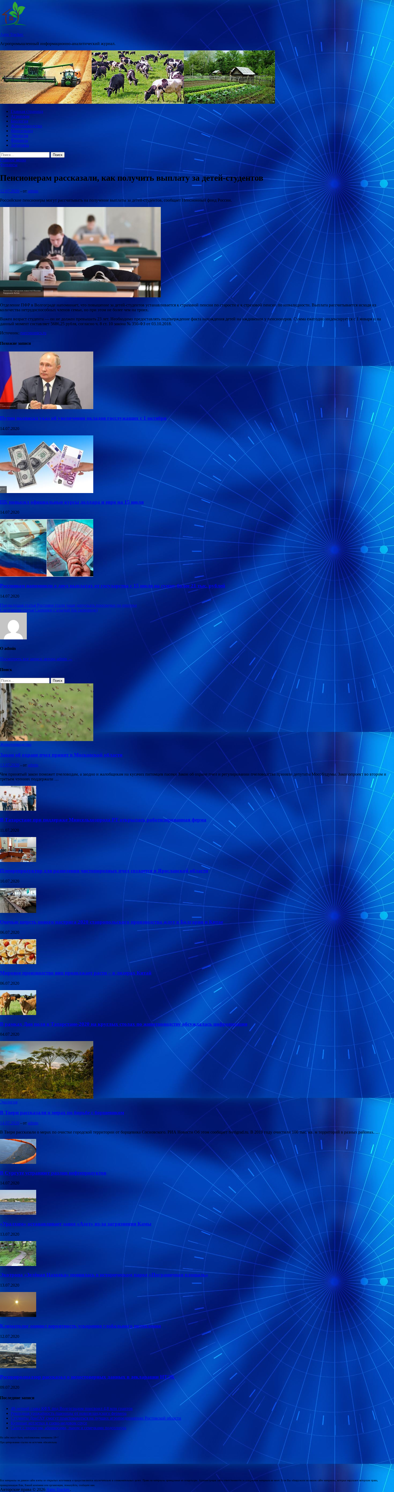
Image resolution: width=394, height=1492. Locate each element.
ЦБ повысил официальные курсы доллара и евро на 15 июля (72, 502)
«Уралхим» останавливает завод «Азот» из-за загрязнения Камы (75, 1224)
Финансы (19, 140)
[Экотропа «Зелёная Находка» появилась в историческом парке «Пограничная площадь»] (18, 1264)
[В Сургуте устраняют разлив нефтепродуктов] (18, 1162)
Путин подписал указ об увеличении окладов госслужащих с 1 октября (83, 418)
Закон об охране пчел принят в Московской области (61, 755)
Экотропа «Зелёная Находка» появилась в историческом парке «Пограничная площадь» (104, 1275)
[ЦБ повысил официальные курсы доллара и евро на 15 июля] (46, 491)
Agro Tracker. (12, 34)
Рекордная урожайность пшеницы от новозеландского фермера (69, 1413)
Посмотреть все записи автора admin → (36, 659)
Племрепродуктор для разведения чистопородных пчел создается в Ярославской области (104, 870)
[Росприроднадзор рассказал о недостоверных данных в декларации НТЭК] (18, 1366)
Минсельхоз (22, 130)
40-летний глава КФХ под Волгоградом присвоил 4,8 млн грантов (72, 1408)
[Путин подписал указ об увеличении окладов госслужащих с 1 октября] (46, 407)
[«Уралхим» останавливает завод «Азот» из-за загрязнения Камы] (18, 1213)
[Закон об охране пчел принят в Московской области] (46, 739)
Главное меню (13, 160)
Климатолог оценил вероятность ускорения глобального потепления (80, 1326)
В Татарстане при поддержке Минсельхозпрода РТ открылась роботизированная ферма (103, 820)
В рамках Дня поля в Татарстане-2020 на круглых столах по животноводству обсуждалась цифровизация (123, 1024)
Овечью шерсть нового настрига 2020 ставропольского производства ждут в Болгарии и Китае (111, 922)
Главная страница (27, 111)
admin (33, 191)
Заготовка (20, 145)
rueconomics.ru (33, 333)
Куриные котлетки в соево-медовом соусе (49, 1423)
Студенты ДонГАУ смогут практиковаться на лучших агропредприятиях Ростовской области (96, 1418)
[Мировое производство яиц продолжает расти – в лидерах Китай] (18, 962)
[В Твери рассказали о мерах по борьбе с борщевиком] (46, 1097)
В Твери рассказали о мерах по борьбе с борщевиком (62, 1112)
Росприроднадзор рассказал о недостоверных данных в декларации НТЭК (87, 1377)
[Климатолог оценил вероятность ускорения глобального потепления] (18, 1315)
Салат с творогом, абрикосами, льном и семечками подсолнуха (68, 1428)
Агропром (20, 116)
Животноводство (26, 126)
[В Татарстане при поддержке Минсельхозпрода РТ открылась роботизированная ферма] (18, 809)
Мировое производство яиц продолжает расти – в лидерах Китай (75, 973)
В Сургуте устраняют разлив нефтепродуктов (53, 1173)
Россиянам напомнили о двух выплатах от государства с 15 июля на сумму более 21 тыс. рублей (112, 585)
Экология (19, 135)
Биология (19, 121)
